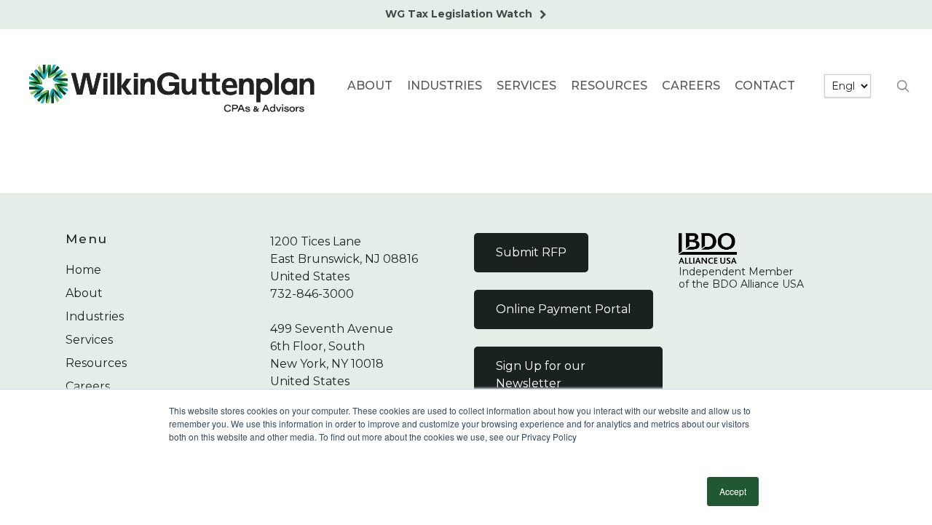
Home (83, 270)
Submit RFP (531, 252)
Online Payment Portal (563, 309)
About (84, 293)
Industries (95, 316)
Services (89, 340)
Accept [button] (732, 491)
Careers (88, 386)
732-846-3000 (312, 294)
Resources (96, 363)
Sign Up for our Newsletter (540, 374)
